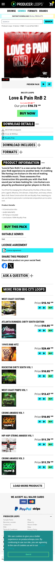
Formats (32, 10)
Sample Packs (8, 520)
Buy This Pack (15, 226)
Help (29, 527)
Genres (22, 10)
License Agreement (14, 250)
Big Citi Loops (27, 92)
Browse (11, 10)
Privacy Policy (32, 529)
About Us (31, 522)
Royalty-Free (9, 138)
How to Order (32, 525)
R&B (3, 239)
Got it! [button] (28, 554)
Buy (50, 308)
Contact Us (7, 525)
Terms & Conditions (10, 529)
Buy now (27, 113)
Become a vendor (9, 522)
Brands (43, 10)
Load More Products (27, 485)
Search (48, 21)
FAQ (4, 527)
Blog (29, 520)
